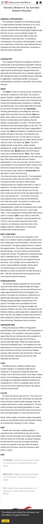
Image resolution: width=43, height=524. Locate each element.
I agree (5, 521)
